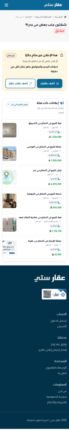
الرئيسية (59, 16)
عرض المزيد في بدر (19, 104)
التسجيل (61, 326)
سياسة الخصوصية (56, 396)
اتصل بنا (62, 373)
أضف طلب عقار (18, 83)
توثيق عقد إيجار (58, 344)
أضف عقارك (47, 83)
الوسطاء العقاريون (56, 367)
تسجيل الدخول (58, 320)
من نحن (62, 391)
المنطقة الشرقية (43, 16)
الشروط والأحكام (56, 402)
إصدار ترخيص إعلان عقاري (52, 349)
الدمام (28, 16)
